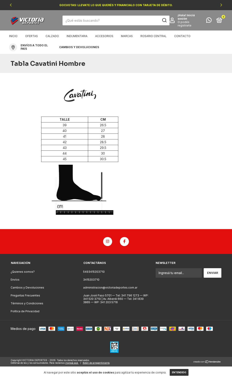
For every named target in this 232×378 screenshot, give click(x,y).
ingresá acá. (72, 363)
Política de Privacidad (25, 311)
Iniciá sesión (186, 17)
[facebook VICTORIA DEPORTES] (124, 241)
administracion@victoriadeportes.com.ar (110, 287)
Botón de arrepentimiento (96, 363)
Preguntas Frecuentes (25, 295)
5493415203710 (94, 271)
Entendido (179, 372)
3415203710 (91, 279)
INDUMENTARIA (77, 36)
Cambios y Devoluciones (27, 287)
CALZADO (52, 36)
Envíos (15, 279)
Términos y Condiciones (27, 303)
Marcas (127, 36)
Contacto (182, 36)
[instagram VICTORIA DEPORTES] (107, 241)
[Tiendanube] (207, 362)
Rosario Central (153, 36)
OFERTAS (31, 36)
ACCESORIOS (104, 36)
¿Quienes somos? (23, 271)
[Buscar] (164, 20)
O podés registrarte (184, 23)
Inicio (13, 36)
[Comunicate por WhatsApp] (209, 21)
